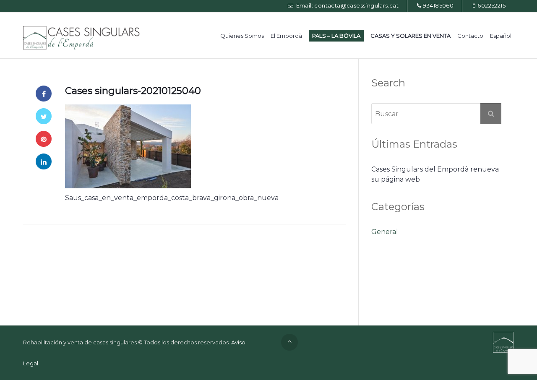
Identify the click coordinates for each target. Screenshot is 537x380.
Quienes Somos (242, 35)
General (384, 232)
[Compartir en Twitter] (44, 116)
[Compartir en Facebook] (44, 94)
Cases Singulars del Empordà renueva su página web (435, 174)
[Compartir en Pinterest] (44, 139)
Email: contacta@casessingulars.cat (347, 5)
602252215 (491, 5)
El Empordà (286, 35)
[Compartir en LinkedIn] (44, 161)
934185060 (438, 5)
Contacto (470, 35)
